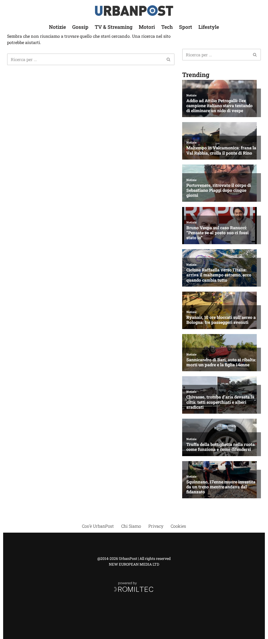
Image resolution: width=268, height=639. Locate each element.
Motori (147, 27)
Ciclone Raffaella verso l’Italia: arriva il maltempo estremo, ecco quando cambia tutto (218, 274)
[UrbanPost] (134, 10)
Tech (167, 27)
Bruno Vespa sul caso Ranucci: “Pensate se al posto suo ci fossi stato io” (217, 232)
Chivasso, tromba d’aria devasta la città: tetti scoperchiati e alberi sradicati (220, 401)
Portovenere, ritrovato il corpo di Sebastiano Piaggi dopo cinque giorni (218, 190)
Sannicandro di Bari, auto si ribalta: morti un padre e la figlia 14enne (221, 362)
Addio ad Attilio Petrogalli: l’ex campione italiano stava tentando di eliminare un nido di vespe (219, 105)
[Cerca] (169, 59)
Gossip (80, 27)
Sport (185, 27)
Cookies (178, 526)
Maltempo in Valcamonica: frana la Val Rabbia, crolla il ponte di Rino (221, 150)
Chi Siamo (131, 526)
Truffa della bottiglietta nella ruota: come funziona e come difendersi (221, 447)
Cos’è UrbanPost (98, 526)
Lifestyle (208, 27)
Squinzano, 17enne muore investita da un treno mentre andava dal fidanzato (220, 486)
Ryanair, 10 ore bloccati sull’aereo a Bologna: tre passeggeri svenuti (221, 320)
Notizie (57, 27)
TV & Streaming (113, 27)
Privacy (155, 526)
